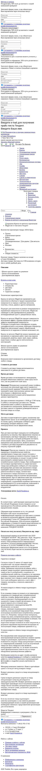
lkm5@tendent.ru (23, 491)
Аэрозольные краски (27, 154)
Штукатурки (24, 179)
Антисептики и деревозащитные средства (28, 182)
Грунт (21, 156)
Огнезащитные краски (27, 152)
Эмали (21, 148)
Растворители (24, 160)
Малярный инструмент (27, 189)
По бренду (26, 144)
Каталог (8, 216)
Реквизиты (9, 763)
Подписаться (26, 716)
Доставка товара (11, 746)
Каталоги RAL (33, 197)
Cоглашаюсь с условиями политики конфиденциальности (15, 25)
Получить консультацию (10, 28)
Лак (20, 164)
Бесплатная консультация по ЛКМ (17, 752)
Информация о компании (14, 759)
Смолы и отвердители (27, 177)
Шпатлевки (23, 168)
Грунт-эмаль (23, 158)
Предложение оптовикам (14, 744)
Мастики (22, 174)
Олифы (22, 166)
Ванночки (31, 195)
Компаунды (23, 172)
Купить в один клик (8, 280)
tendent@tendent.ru (14, 657)
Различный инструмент (32, 204)
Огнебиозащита (25, 185)
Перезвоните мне (7, 54)
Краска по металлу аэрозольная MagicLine (20, 220)
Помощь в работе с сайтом (15, 742)
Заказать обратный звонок (10, 142)
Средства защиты (34, 207)
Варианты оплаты (11, 748)
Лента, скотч (32, 201)
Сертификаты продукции (14, 765)
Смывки (22, 187)
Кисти (30, 199)
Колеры (22, 170)
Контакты (8, 761)
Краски (22, 150)
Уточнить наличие (7, 89)
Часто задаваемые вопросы (15, 750)
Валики (31, 193)
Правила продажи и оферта (11, 555)
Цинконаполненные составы (30, 162)
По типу (18, 144)
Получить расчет (7, 120)
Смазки (22, 175)
